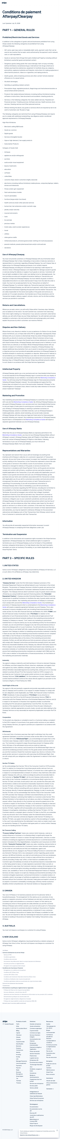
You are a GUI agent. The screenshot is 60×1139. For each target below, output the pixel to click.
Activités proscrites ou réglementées (14, 963)
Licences (48, 1049)
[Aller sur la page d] (4, 1021)
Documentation (34, 1107)
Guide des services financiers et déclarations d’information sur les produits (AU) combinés (28, 994)
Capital (18, 1033)
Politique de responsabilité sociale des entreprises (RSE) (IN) (20, 1001)
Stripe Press (49, 1072)
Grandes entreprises (35, 1024)
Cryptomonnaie (20, 1041)
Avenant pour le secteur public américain (14, 1003)
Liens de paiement (21, 1063)
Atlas (17, 1026)
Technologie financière (36, 1064)
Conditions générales (9, 957)
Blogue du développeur (36, 1125)
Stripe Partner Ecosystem (37, 1098)
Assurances (33, 1073)
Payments (19, 1065)
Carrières (48, 1068)
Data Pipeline (19, 1044)
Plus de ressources (51, 1057)
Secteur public (34, 1085)
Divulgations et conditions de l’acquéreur (15, 970)
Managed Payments (21, 1061)
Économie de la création (36, 1062)
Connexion (49, 1089)
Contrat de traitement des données (12, 983)
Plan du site (49, 1051)
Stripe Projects (34, 1123)
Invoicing (18, 1054)
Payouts (18, 1068)
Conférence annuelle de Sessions (49, 1036)
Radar (17, 1070)
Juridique (5, 950)
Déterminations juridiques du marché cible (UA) (16, 996)
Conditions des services (10, 959)
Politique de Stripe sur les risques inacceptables (17, 990)
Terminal (18, 1080)
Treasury (18, 1083)
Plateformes (33, 1056)
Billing (17, 1030)
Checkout (18, 1035)
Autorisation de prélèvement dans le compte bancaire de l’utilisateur (22, 961)
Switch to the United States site (29, 1135)
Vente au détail (34, 1088)
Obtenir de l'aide (50, 1080)
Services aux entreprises (36, 1083)
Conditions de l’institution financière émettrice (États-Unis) (20, 977)
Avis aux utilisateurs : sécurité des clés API (15, 992)
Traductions (6, 985)
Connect (18, 1039)
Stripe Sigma (19, 1076)
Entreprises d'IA (34, 1060)
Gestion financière (35, 1053)
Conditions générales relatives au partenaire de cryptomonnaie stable (23, 981)
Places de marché (34, 1051)
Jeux (31, 1067)
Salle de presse (50, 1070)
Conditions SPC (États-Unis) (11, 972)
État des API (33, 1113)
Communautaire (50, 1032)
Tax (17, 1078)
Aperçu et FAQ (8, 955)
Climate (18, 1037)
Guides (48, 1024)
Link (17, 1059)
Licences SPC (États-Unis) (11, 974)
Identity (18, 1052)
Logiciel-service (34, 1058)
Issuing (18, 1056)
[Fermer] (57, 1131)
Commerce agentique (36, 1028)
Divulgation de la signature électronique (14, 966)
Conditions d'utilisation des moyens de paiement (17, 979)
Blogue (48, 1030)
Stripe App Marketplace (36, 1096)
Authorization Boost (21, 1028)
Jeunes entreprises (35, 1026)
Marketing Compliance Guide (23, 402)
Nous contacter (50, 1074)
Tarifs (17, 1024)
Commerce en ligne (35, 1033)
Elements (18, 1046)
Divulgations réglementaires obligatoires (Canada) (17, 999)
